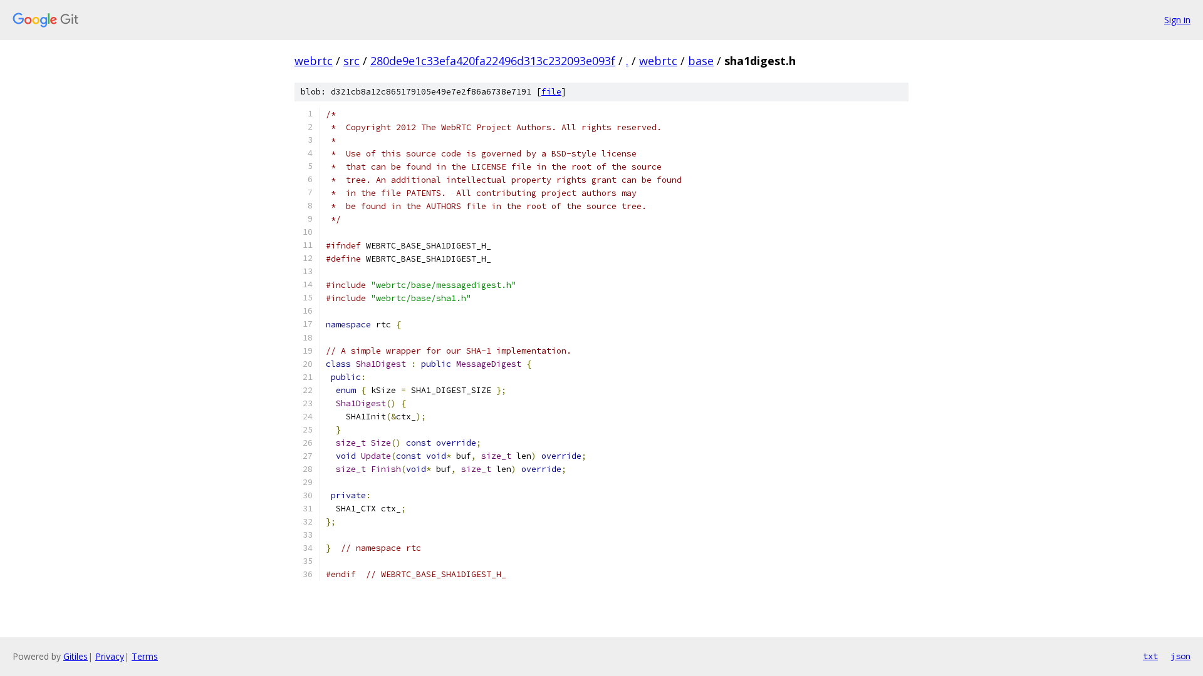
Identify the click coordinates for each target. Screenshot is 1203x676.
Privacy (109, 656)
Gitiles (75, 656)
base (701, 60)
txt (1150, 656)
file (551, 91)
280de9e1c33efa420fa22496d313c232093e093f (492, 60)
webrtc (313, 60)
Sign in (1177, 20)
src (351, 60)
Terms (145, 656)
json (1180, 656)
